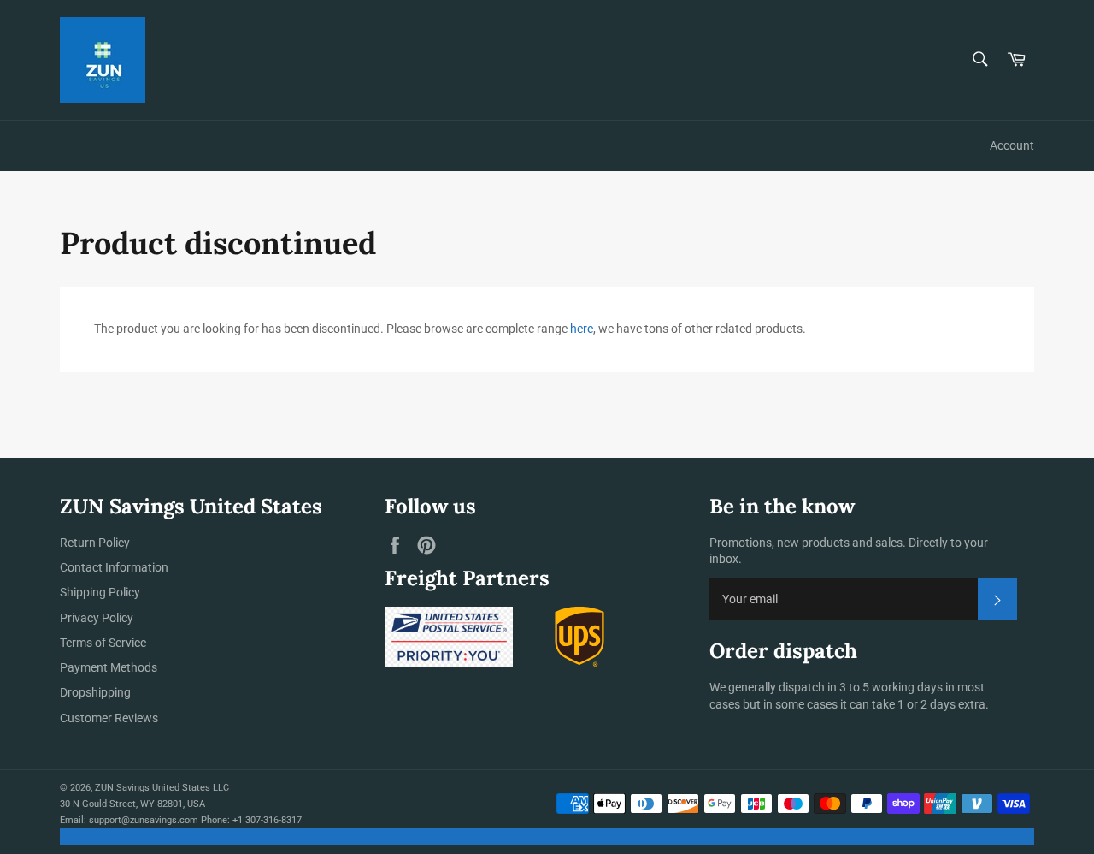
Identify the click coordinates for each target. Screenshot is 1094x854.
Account (1012, 145)
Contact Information (114, 567)
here (581, 328)
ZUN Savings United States (152, 787)
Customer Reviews (109, 718)
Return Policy (95, 542)
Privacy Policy (96, 618)
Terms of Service (103, 642)
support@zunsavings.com (143, 820)
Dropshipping (95, 692)
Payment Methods (108, 667)
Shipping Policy (100, 592)
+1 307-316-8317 (267, 820)
